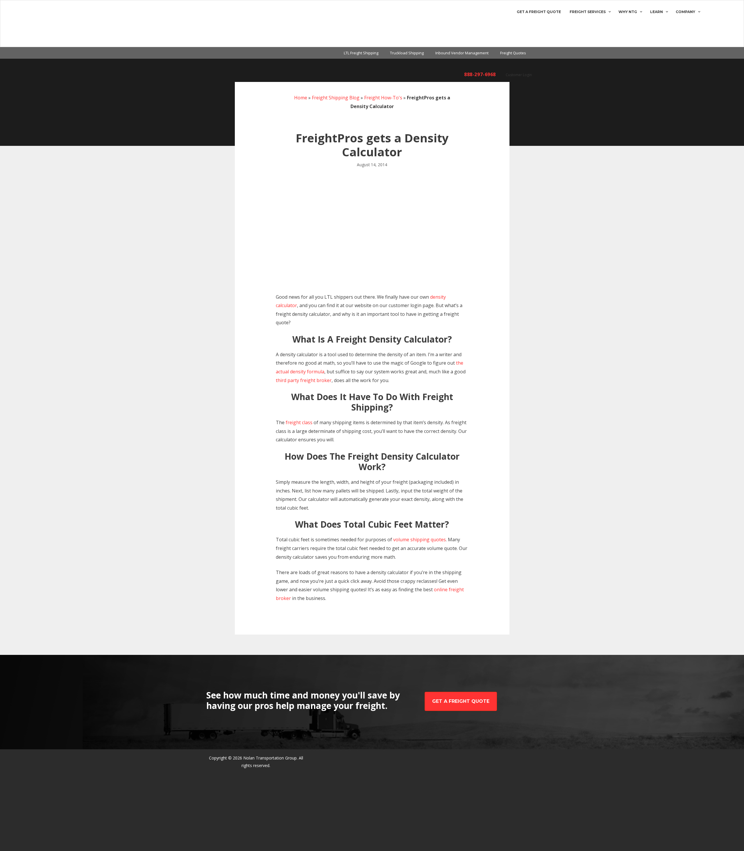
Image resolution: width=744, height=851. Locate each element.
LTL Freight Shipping (361, 52)
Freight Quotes (513, 52)
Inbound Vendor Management (462, 52)
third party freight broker (304, 380)
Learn (656, 12)
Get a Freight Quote (539, 12)
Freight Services (588, 12)
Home (300, 97)
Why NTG (627, 12)
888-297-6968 (480, 74)
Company (685, 12)
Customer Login (519, 74)
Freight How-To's (383, 97)
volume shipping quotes (419, 539)
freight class (299, 422)
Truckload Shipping (407, 52)
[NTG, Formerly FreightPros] (28, 23)
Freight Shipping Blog (336, 97)
